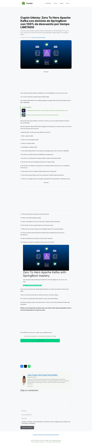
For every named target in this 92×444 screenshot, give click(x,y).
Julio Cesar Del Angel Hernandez (42, 375)
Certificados (48, 3)
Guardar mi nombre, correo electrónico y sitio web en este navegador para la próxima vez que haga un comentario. (46, 422)
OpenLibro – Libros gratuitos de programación (50, 441)
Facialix (29, 3)
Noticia (61, 3)
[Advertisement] (46, 12)
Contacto (35, 434)
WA (29, 366)
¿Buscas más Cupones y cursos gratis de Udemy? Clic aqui (40, 336)
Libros (67, 3)
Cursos (55, 3)
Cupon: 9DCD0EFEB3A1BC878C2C (32, 285)
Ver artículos (30, 386)
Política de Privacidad (44, 434)
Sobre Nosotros (54, 434)
